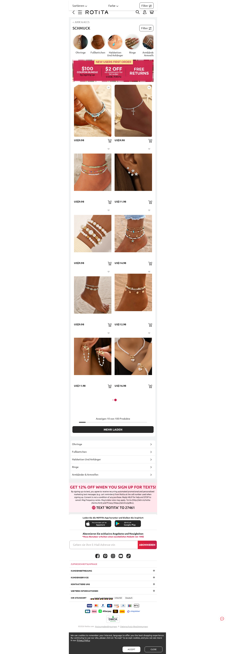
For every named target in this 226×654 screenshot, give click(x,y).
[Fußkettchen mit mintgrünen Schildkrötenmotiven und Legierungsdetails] (92, 295)
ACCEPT (131, 649)
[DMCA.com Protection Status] (113, 619)
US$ (116, 598)
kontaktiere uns (80, 584)
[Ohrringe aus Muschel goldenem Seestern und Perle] (92, 356)
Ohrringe (77, 444)
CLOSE (154, 649)
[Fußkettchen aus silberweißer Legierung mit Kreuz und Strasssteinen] (133, 111)
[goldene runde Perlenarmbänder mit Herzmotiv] (92, 234)
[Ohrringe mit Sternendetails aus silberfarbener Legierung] (133, 172)
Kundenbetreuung (81, 571)
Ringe (75, 467)
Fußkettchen (79, 451)
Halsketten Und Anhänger (86, 459)
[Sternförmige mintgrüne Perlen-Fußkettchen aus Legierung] (133, 234)
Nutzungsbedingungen (106, 626)
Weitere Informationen (84, 591)
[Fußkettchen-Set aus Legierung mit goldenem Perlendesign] (133, 295)
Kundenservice (79, 577)
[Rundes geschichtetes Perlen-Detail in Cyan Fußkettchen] (92, 111)
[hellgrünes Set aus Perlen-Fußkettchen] (92, 172)
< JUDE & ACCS (81, 22)
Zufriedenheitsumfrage (84, 564)
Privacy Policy (83, 640)
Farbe (111, 5)
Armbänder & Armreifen (85, 474)
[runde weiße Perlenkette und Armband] (133, 356)
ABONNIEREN (147, 544)
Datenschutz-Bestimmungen (134, 626)
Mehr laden (113, 429)
